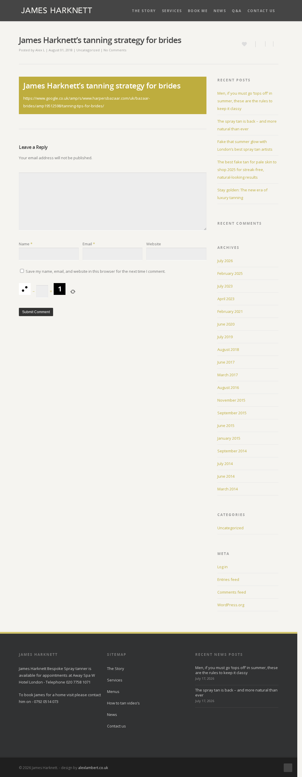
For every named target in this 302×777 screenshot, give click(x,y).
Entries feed (228, 579)
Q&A (237, 10)
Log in (222, 566)
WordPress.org (230, 604)
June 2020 (225, 324)
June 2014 (225, 476)
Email (89, 244)
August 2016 (228, 387)
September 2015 (232, 412)
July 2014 (225, 463)
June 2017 (225, 362)
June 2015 (225, 425)
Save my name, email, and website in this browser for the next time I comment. (95, 271)
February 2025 (230, 273)
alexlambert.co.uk (93, 767)
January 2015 (228, 438)
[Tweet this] (269, 44)
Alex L (40, 50)
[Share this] (260, 44)
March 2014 (227, 489)
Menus (113, 691)
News (220, 10)
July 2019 (225, 336)
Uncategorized (88, 50)
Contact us (261, 10)
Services (172, 10)
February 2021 (230, 311)
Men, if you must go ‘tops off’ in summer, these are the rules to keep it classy (245, 101)
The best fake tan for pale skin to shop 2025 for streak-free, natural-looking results (247, 169)
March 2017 (227, 374)
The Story (144, 10)
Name (25, 244)
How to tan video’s (123, 703)
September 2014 (232, 451)
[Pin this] (275, 44)
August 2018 (228, 349)
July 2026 (225, 260)
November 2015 (231, 400)
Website (153, 244)
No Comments (115, 50)
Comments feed (231, 592)
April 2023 (225, 298)
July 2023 (225, 286)
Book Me (198, 10)
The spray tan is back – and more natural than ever (236, 692)
